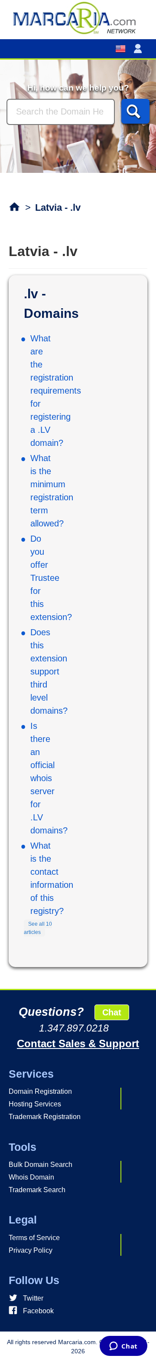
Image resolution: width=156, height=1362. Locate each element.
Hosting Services (35, 1104)
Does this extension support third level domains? (49, 671)
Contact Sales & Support (78, 1043)
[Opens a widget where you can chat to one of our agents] (123, 1347)
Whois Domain (31, 1177)
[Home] (78, 17)
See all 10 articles (38, 928)
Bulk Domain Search (40, 1164)
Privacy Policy (30, 1250)
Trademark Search (37, 1189)
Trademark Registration (45, 1116)
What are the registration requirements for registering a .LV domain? (55, 391)
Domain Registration (40, 1091)
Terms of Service (34, 1237)
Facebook (38, 1311)
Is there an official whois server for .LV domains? (49, 778)
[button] (140, 48)
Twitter (33, 1298)
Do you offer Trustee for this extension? (51, 578)
